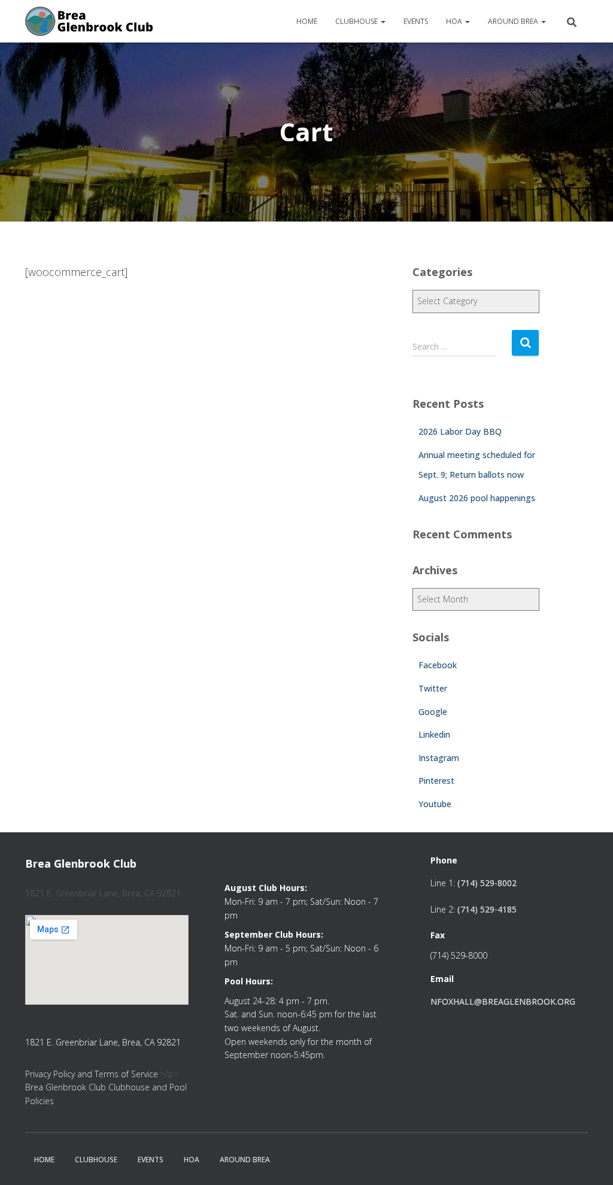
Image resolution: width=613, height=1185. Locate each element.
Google (432, 711)
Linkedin (434, 734)
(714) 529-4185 (487, 909)
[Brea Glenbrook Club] (90, 22)
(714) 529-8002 (487, 883)
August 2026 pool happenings (476, 498)
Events (415, 21)
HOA (455, 21)
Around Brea (514, 21)
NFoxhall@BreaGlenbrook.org (502, 1001)
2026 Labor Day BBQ (460, 431)
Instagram (438, 757)
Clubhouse (357, 21)
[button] (383, 21)
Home (306, 21)
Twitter (432, 688)
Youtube (434, 804)
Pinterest (436, 780)
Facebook (437, 665)
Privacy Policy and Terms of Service (91, 1074)
